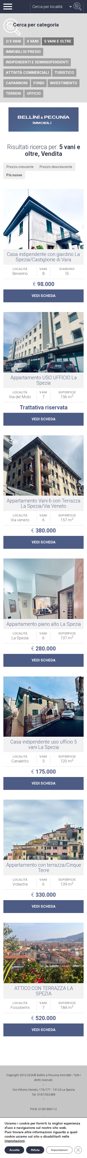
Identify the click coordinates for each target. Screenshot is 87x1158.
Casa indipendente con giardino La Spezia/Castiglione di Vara (43, 256)
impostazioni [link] (15, 1141)
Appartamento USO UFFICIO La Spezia (43, 380)
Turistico (64, 72)
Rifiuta (35, 1150)
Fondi (38, 83)
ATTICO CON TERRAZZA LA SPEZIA (43, 991)
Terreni (13, 93)
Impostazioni (59, 1150)
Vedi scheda (44, 296)
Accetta (14, 1150)
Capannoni (17, 83)
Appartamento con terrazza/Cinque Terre (43, 867)
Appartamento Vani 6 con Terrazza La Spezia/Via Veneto (43, 503)
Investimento (63, 83)
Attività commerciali (27, 72)
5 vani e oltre (57, 41)
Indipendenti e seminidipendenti (37, 62)
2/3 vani (13, 41)
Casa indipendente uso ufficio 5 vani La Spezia (43, 744)
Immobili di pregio (23, 52)
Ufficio (34, 93)
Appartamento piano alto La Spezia (43, 624)
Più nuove (14, 175)
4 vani (32, 41)
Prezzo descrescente (56, 167)
